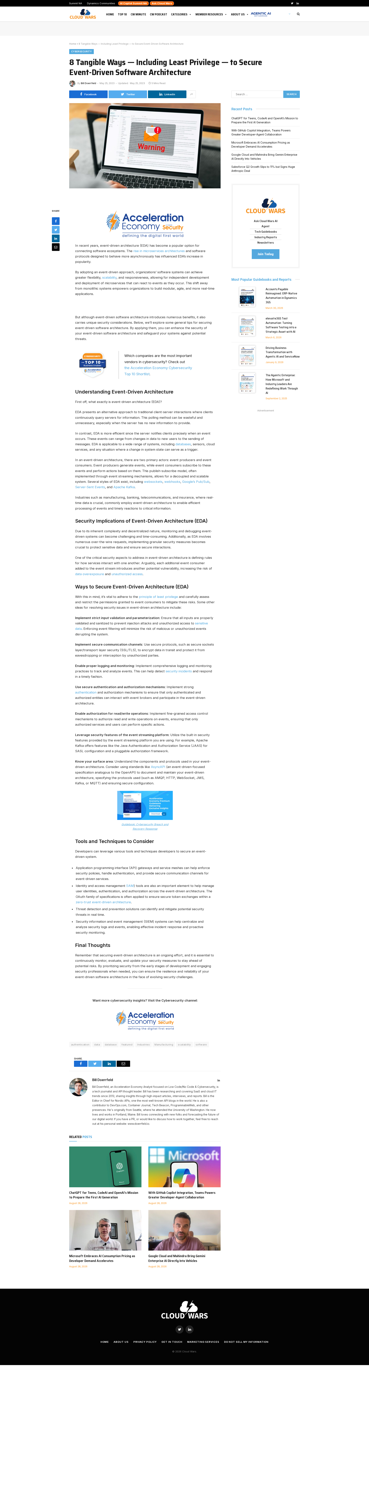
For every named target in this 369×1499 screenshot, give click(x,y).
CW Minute (138, 13)
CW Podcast (158, 13)
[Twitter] (56, 230)
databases (183, 444)
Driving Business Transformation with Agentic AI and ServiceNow (283, 352)
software (201, 1044)
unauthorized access (127, 574)
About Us (238, 13)
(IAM (130, 886)
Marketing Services (203, 1341)
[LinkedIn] (56, 238)
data (97, 1044)
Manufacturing (164, 1044)
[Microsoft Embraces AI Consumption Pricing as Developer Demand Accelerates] (105, 1230)
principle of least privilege (158, 597)
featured (126, 1044)
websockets (153, 482)
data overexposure (89, 574)
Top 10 (122, 13)
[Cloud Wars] (83, 14)
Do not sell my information (246, 1341)
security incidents (179, 671)
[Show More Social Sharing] (191, 94)
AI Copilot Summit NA (133, 3)
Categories (179, 13)
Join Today (266, 254)
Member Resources (209, 13)
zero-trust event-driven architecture (103, 902)
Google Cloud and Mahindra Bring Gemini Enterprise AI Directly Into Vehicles (176, 1258)
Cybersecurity (81, 51)
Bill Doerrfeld (88, 83)
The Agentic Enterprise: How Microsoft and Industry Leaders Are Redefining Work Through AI (282, 384)
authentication (85, 692)
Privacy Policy (145, 1341)
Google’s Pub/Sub (195, 482)
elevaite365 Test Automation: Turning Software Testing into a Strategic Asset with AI (281, 325)
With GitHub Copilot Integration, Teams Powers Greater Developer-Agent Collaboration (181, 1195)
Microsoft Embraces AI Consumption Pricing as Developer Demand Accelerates (102, 1258)
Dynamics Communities (101, 3)
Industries (143, 1044)
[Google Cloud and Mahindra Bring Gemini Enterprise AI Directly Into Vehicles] (184, 1230)
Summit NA (75, 3)
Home (110, 13)
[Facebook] (56, 221)
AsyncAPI (158, 767)
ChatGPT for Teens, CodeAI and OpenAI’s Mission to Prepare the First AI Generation (103, 1195)
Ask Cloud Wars (162, 3)
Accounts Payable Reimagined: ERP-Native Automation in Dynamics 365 (281, 296)
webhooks (172, 482)
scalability (109, 277)
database (111, 1044)
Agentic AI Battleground (261, 12)
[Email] (56, 247)
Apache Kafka (124, 487)
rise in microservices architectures (159, 251)
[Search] (298, 14)
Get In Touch (171, 1341)
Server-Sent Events (90, 487)
